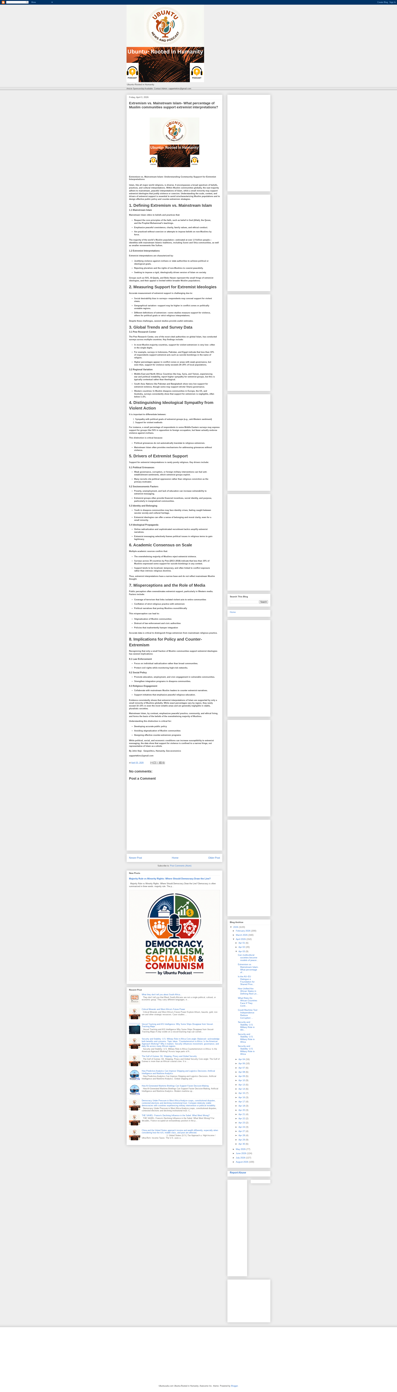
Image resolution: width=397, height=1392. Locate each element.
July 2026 (241, 1157)
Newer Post (135, 857)
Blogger (234, 1386)
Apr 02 (242, 947)
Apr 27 (242, 1131)
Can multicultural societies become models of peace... (248, 957)
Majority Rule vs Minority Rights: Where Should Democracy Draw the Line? (170, 878)
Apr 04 (242, 1059)
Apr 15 (242, 1093)
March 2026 (242, 935)
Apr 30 (242, 1144)
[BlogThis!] (154, 762)
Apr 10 (242, 1080)
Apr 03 (242, 951)
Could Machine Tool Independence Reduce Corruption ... (247, 1014)
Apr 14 (242, 1089)
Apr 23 (242, 1122)
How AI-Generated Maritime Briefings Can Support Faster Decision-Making (175, 1086)
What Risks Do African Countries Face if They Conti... (247, 1002)
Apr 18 (242, 1105)
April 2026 (241, 939)
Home (175, 857)
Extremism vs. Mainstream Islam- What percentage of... (248, 968)
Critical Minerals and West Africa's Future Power (163, 1009)
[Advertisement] (249, 142)
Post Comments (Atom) (180, 866)
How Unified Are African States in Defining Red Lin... (248, 991)
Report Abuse (238, 1172)
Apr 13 (242, 1084)
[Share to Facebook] (160, 762)
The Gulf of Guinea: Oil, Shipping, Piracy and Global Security (169, 1056)
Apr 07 (242, 1068)
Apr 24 (242, 1127)
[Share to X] (157, 762)
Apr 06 (242, 1063)
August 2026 (242, 1162)
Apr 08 (242, 1072)
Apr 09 (242, 1076)
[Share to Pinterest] (163, 762)
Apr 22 (242, 1118)
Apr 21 (242, 1114)
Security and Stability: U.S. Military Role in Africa (246, 1038)
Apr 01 (242, 943)
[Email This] (151, 762)
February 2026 (243, 930)
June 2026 (241, 1153)
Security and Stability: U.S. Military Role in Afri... (246, 1026)
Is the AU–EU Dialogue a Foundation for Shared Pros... (246, 980)
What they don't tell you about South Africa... (162, 994)
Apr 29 (242, 1139)
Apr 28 (242, 1135)
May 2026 (241, 1149)
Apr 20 (242, 1110)
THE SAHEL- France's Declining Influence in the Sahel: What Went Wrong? (176, 1115)
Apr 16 (242, 1097)
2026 (236, 927)
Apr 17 (242, 1101)
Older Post (214, 857)
